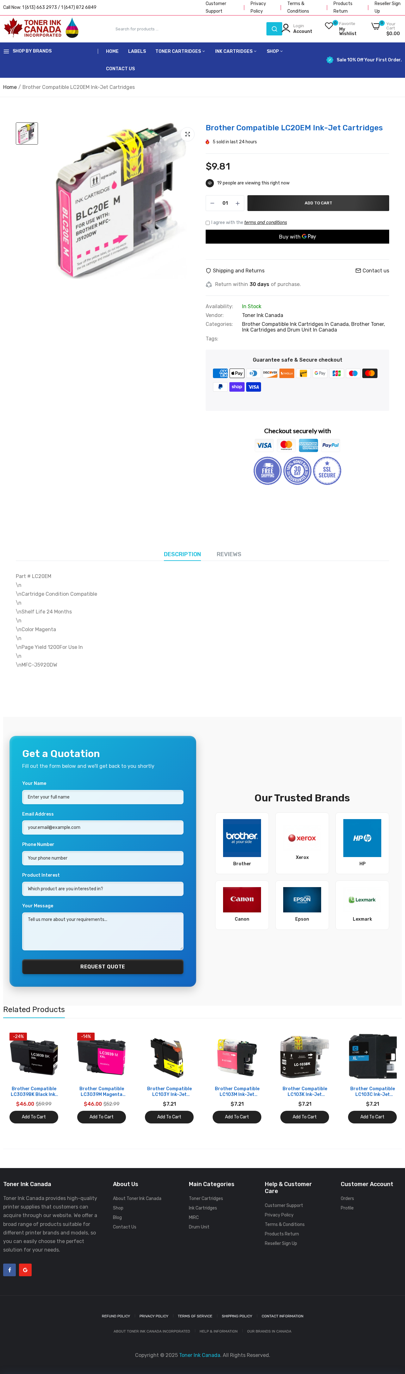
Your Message (37, 906)
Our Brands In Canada (269, 1331)
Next (386, 1078)
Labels (137, 51)
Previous (19, 1078)
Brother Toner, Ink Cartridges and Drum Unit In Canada (313, 327)
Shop (273, 51)
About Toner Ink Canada (137, 1198)
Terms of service (195, 1316)
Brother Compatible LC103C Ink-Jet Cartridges (372, 1091)
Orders (347, 1198)
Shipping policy (237, 1316)
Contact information (282, 1316)
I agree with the (249, 222)
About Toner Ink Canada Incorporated (152, 1331)
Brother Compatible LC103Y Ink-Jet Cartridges (169, 1091)
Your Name (34, 783)
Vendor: (215, 315)
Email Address (38, 814)
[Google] (25, 1270)
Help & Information (219, 1331)
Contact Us (120, 68)
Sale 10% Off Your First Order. (369, 60)
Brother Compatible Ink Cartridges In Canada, (296, 324)
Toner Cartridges (178, 51)
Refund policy (116, 1316)
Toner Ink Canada (262, 315)
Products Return (282, 1234)
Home (112, 51)
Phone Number (38, 844)
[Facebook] (9, 1270)
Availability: (219, 306)
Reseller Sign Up (281, 1243)
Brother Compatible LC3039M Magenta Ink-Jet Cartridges (101, 1091)
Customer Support (284, 1205)
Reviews (229, 554)
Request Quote (102, 967)
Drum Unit (199, 1227)
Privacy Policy (279, 1215)
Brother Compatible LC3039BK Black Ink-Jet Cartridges (34, 1091)
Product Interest (41, 875)
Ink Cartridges (234, 51)
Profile (347, 1208)
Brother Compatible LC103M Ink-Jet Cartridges (237, 1091)
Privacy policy (154, 1316)
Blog (117, 1217)
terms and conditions (265, 222)
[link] (52, 1038)
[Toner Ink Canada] (41, 28)
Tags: (212, 339)
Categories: (219, 324)
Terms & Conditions (285, 1224)
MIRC (194, 1217)
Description (182, 554)
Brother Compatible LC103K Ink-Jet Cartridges (305, 1091)
